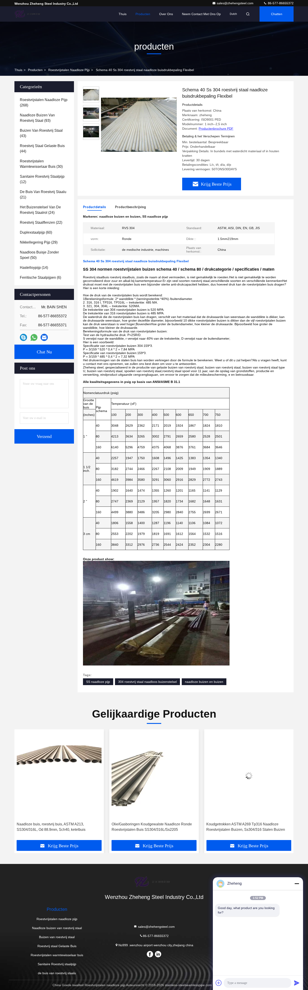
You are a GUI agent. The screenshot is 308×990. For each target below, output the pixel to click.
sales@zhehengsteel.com (235, 3)
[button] (22, 786)
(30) (41, 163)
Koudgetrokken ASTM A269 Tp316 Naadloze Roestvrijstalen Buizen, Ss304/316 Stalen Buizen (151, 826)
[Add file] (219, 983)
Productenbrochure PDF (216, 128)
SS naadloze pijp (98, 682)
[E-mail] (44, 337)
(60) (36, 232)
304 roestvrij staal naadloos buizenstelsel (147, 682)
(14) (34, 267)
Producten (143, 14)
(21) (43, 194)
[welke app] (34, 337)
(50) (39, 255)
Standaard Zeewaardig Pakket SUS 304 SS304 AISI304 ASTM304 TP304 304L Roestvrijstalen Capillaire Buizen (244, 827)
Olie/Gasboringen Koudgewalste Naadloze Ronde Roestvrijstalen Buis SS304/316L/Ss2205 (57, 826)
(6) (40, 277)
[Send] (296, 983)
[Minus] (296, 883)
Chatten (276, 14)
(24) (40, 209)
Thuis (122, 14)
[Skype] (23, 337)
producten (35, 70)
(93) (37, 117)
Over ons (166, 14)
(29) (38, 242)
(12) (42, 179)
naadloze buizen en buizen (204, 682)
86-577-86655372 (280, 3)
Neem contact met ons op (201, 14)
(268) (43, 102)
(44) (42, 148)
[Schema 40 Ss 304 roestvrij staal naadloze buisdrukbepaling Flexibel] (139, 124)
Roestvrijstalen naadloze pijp (69, 70)
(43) (41, 133)
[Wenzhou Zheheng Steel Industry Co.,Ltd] (28, 14)
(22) (41, 222)
